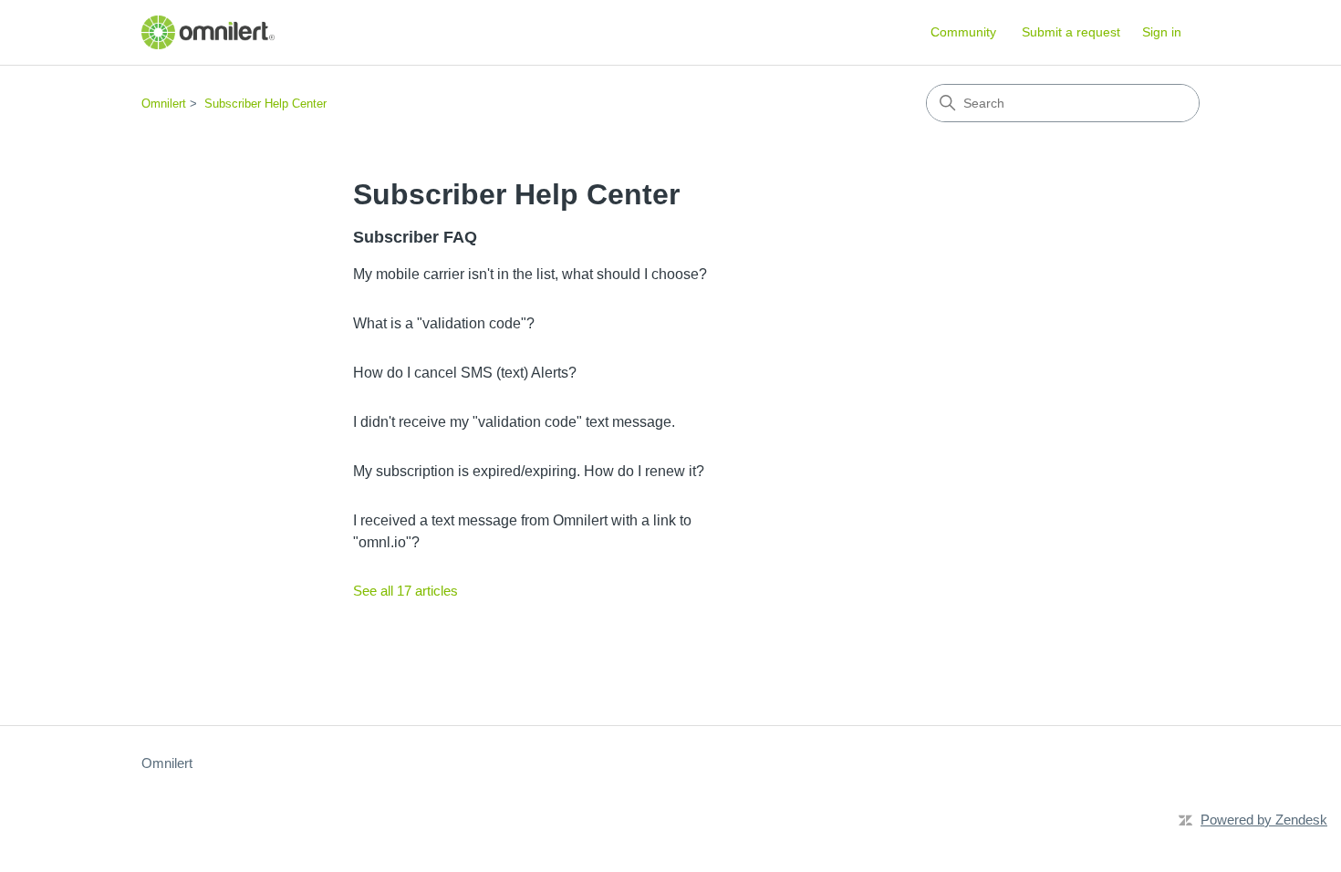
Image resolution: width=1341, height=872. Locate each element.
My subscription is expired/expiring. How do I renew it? (528, 471)
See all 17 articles (405, 590)
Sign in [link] (1161, 32)
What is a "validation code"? (444, 323)
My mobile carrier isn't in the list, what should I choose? (530, 274)
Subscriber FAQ (415, 237)
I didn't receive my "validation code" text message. (514, 422)
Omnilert (163, 103)
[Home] (208, 32)
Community (963, 32)
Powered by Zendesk (1264, 819)
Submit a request (1071, 32)
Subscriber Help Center (265, 103)
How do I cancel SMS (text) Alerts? (465, 372)
